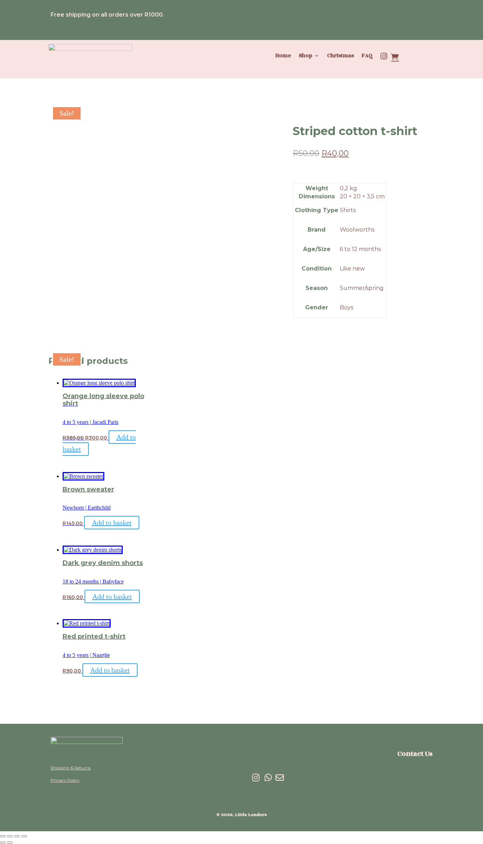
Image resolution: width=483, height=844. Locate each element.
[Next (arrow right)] (10, 843)
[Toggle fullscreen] (10, 836)
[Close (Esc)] (24, 836)
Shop (305, 56)
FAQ (367, 56)
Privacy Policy (65, 780)
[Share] (17, 836)
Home (283, 56)
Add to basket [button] (112, 522)
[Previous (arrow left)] (3, 843)
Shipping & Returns (71, 767)
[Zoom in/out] (3, 836)
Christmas (340, 56)
